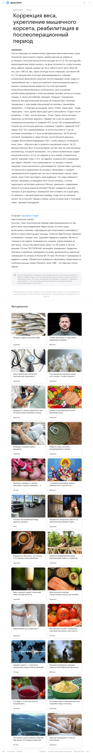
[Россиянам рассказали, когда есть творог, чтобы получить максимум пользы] (65, 366)
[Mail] (7, 2)
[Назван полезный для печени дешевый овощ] (65, 403)
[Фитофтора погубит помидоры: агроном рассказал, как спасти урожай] (65, 621)
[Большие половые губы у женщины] (28, 439)
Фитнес (29, 10)
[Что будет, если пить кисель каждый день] (28, 694)
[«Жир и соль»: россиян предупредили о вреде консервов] (65, 439)
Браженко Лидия (30, 215)
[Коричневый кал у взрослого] (28, 621)
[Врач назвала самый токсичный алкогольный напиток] (28, 585)
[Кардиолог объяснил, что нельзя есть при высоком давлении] (28, 548)
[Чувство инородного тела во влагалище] (65, 730)
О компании (11, 751)
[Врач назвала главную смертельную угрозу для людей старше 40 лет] (65, 585)
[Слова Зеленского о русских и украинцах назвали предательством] (65, 330)
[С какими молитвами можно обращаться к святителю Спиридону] (65, 475)
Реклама (19, 751)
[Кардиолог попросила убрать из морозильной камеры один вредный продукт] (65, 512)
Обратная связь (79, 751)
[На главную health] (15, 2)
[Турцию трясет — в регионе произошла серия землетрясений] (28, 657)
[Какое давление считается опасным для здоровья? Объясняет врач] (28, 366)
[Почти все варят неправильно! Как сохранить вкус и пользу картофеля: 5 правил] (65, 694)
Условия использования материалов (60, 751)
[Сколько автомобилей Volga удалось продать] (28, 512)
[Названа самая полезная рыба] (28, 330)
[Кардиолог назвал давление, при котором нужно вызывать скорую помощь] (28, 403)
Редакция (42, 751)
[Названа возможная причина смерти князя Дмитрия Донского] (65, 657)
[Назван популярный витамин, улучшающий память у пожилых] (65, 548)
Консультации (18, 10)
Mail (3, 751)
